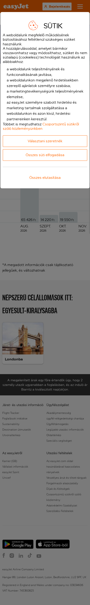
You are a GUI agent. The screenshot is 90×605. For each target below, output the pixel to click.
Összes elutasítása (45, 177)
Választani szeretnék (45, 141)
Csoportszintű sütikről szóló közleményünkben (41, 126)
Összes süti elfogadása (45, 155)
